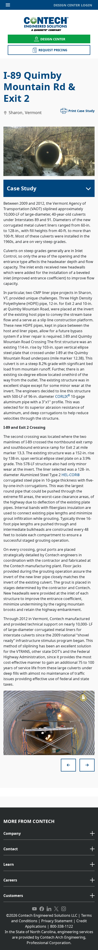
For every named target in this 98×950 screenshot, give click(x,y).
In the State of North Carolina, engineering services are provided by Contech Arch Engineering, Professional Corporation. (49, 937)
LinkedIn (49, 909)
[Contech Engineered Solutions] (49, 24)
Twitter (56, 909)
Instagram (63, 909)
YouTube (34, 909)
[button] (49, 834)
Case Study (21, 188)
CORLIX (62, 396)
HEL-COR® (71, 474)
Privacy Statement (56, 920)
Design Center (52, 39)
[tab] (49, 834)
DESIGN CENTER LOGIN (73, 5)
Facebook (41, 909)
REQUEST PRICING (53, 50)
